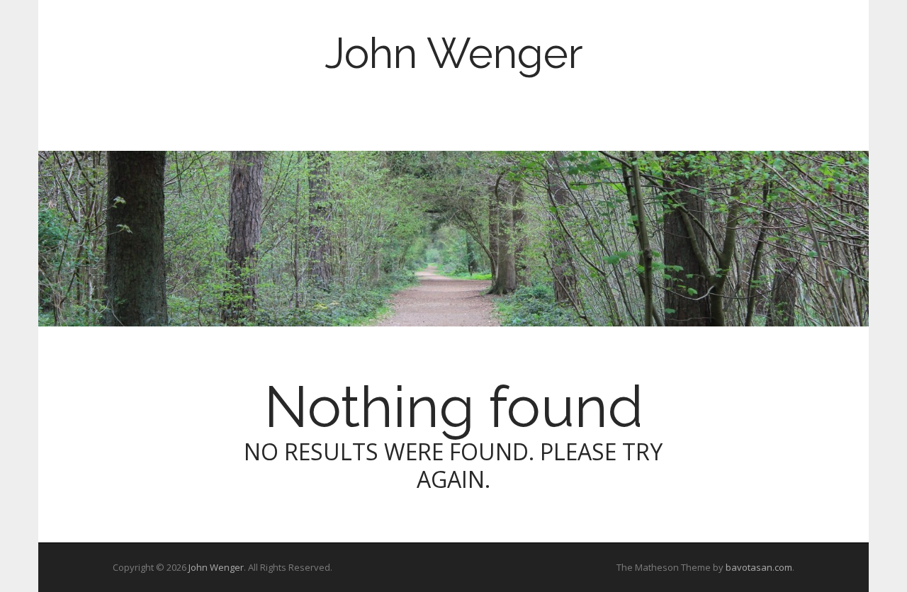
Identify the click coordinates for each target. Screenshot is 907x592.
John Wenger (454, 53)
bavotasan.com (759, 567)
